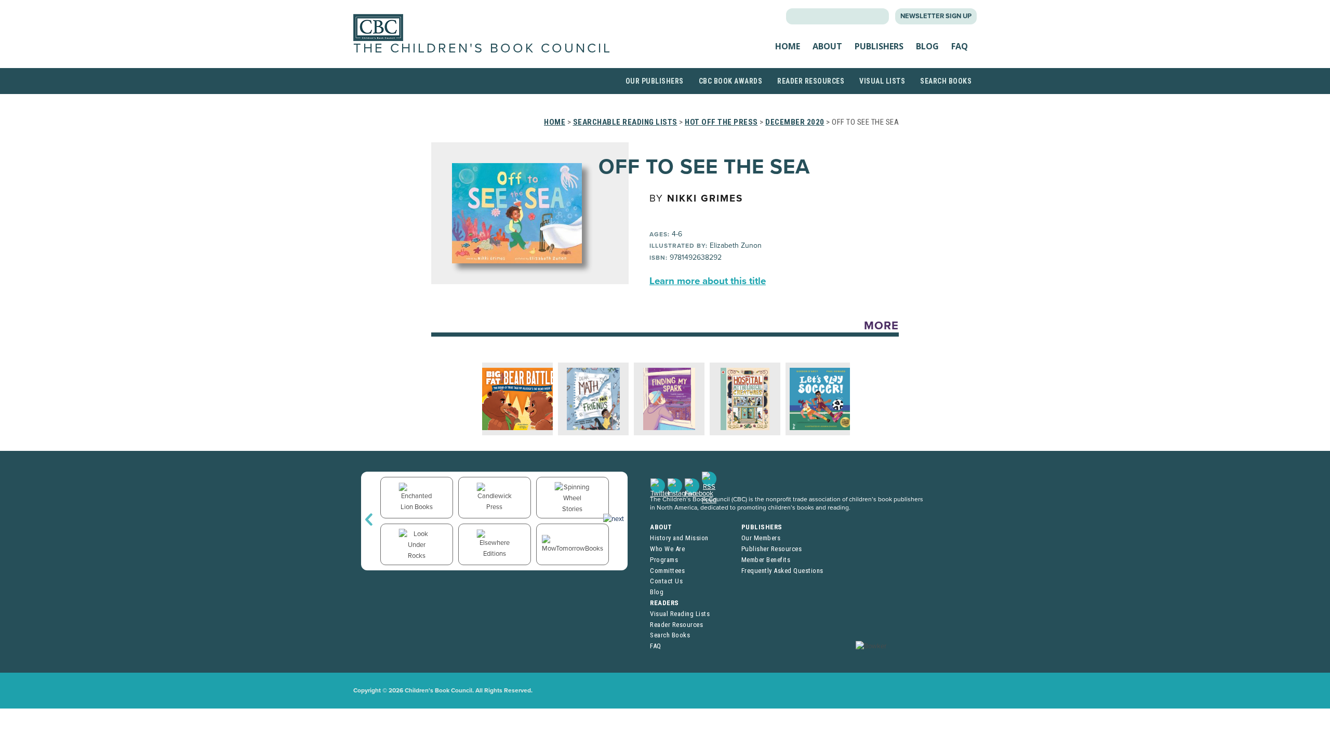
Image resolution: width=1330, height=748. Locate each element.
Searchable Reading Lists (625, 122)
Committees (667, 571)
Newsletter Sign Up (936, 16)
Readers (664, 603)
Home (787, 46)
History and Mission (679, 538)
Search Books (946, 81)
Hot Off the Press (721, 122)
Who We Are (667, 549)
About (827, 46)
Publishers (879, 46)
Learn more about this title (707, 281)
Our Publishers (655, 81)
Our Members (761, 538)
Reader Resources (810, 81)
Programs (664, 560)
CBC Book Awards (731, 81)
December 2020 (794, 122)
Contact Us (666, 581)
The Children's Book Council (482, 48)
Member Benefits (766, 560)
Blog (927, 46)
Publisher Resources (771, 549)
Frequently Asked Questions (782, 571)
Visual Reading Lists (680, 614)
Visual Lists (882, 81)
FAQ (959, 46)
